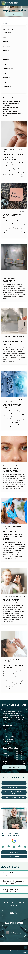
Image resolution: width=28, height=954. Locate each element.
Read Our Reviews (14, 856)
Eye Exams (6, 55)
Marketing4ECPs (13, 947)
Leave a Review (14, 852)
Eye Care (5, 41)
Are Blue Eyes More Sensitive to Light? (12, 469)
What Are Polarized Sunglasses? (11, 101)
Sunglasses (6, 82)
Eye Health (6, 59)
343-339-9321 (10, 739)
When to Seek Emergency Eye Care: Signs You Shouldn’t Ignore (13, 535)
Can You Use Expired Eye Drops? (13, 666)
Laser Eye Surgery (8, 68)
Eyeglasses (6, 64)
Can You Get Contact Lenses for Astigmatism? (13, 157)
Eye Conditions (7, 46)
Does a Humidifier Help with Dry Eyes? (14, 343)
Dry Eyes (5, 37)
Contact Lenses (7, 32)
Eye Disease (6, 50)
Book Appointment (14, 14)
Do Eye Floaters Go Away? (10, 111)
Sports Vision (6, 77)
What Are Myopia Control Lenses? (11, 601)
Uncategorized (7, 86)
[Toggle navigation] (24, 3)
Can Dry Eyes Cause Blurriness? (12, 279)
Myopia (5, 73)
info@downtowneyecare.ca (13, 743)
